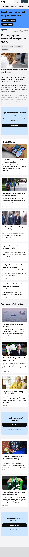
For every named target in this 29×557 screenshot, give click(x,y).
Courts (21, 6)
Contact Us (23, 549)
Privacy (9, 549)
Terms (4, 549)
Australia (4, 46)
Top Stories (5, 6)
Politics (13, 6)
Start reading (14, 125)
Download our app (7, 24)
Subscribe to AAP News (9, 20)
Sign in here (18, 129)
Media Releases (14, 550)
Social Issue (5, 49)
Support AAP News (14, 525)
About (18, 549)
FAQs (13, 549)
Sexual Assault (18, 46)
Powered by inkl (14, 553)
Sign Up (24, 2)
